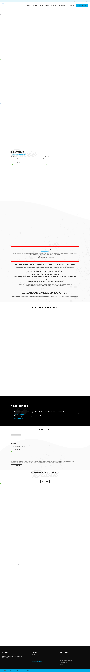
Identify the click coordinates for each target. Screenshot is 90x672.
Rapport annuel (63, 662)
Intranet (61, 664)
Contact (61, 655)
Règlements (62, 658)
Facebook (48, 269)
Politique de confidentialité (66, 660)
